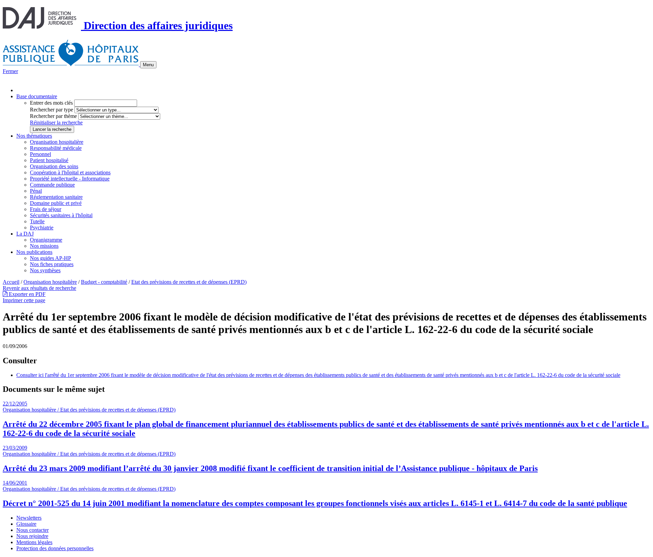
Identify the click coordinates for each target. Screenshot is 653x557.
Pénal (36, 191)
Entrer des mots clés (51, 103)
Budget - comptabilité (104, 282)
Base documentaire (36, 96)
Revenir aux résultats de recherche (39, 288)
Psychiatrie (41, 227)
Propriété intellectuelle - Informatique (70, 178)
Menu (148, 64)
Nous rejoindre (32, 536)
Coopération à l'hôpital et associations (70, 172)
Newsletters (28, 518)
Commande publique (52, 185)
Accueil (11, 282)
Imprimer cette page (24, 300)
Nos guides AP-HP (50, 258)
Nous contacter (32, 530)
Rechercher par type (51, 109)
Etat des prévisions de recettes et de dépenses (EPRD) (189, 282)
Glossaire (26, 524)
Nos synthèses (45, 270)
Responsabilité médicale (56, 148)
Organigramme (46, 240)
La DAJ (25, 234)
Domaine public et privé (56, 203)
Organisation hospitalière (56, 142)
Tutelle (37, 221)
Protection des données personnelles (55, 548)
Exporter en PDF (26, 294)
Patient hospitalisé (49, 160)
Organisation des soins (54, 166)
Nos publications (34, 252)
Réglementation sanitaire (56, 197)
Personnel (40, 154)
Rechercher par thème (53, 116)
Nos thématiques (34, 136)
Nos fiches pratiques (51, 264)
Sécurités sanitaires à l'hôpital (61, 215)
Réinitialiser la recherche (56, 122)
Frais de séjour (45, 209)
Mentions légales (34, 542)
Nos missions (44, 246)
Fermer (10, 71)
